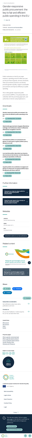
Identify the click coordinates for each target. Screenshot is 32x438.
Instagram (13, 353)
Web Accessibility (8, 391)
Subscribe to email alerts (10, 301)
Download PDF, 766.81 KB (13, 173)
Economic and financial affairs (15, 27)
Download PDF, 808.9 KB (13, 159)
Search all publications (9, 3)
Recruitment (6, 324)
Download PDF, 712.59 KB (14, 118)
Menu (29, 435)
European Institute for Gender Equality (4, 435)
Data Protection (8, 399)
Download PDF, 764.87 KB (14, 145)
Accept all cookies (11, 426)
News (4, 326)
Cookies (28, 298)
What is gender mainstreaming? (11, 337)
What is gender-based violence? (11, 338)
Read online (8, 121)
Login (5, 407)
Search (25, 435)
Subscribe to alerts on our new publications (16, 235)
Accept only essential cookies (14, 429)
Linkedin (4, 353)
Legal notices (7, 395)
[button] (7, 288)
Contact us (6, 309)
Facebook (10, 353)
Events (4, 328)
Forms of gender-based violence (11, 340)
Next (29, 262)
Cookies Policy (8, 403)
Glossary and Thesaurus (9, 344)
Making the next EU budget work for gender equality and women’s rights (14, 272)
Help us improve (8, 364)
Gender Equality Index (8, 342)
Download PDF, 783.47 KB (14, 132)
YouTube (7, 353)
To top (15, 412)
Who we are (6, 322)
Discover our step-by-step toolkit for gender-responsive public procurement (14, 192)
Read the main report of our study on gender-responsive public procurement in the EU (14, 201)
